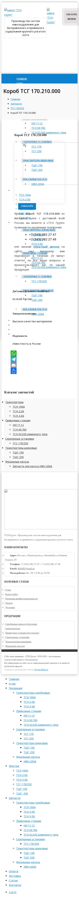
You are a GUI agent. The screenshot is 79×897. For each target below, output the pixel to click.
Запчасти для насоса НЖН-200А (32, 466)
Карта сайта (11, 594)
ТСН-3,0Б (24, 204)
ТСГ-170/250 (26, 208)
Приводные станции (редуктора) (22, 632)
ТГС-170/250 (20, 443)
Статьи (13, 880)
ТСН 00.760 (38, 128)
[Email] (39, 365)
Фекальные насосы (17, 461)
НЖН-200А (30, 761)
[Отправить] (39, 371)
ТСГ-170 (29, 734)
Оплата (9, 603)
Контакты (15, 885)
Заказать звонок (71, 16)
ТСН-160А (19, 406)
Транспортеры (14, 402)
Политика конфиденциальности (21, 598)
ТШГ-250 (18, 457)
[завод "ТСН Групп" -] (13, 14)
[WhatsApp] (39, 353)
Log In (12, 892)
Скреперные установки (37, 142)
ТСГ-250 (29, 738)
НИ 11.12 (36, 123)
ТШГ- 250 (22, 793)
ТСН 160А (25, 195)
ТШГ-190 (18, 452)
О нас (8, 589)
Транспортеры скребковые (39, 230)
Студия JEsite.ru (41, 670)
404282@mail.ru (26, 568)
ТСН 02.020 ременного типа (48, 132)
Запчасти (14, 798)
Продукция (15, 688)
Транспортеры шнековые (21, 448)
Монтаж (21, 190)
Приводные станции (17, 420)
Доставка (10, 607)
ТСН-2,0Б (24, 199)
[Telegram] (39, 359)
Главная (14, 679)
